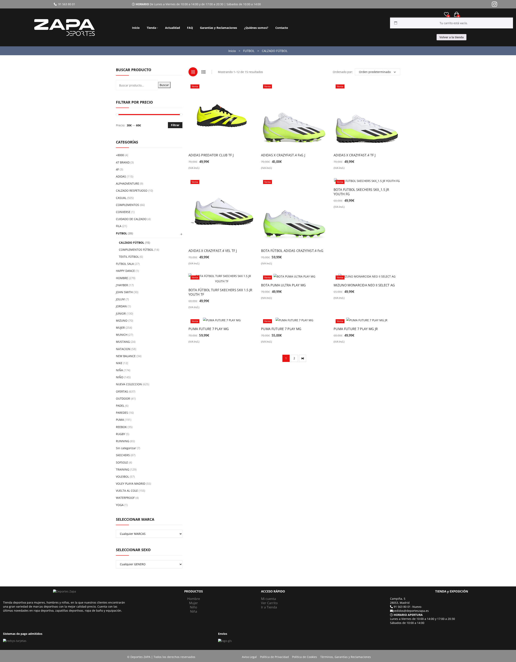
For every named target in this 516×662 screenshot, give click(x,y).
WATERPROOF (125, 498)
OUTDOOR (123, 398)
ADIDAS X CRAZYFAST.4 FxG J (283, 155)
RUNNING (122, 441)
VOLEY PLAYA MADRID (130, 483)
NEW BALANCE (126, 356)
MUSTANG (123, 342)
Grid (193, 71)
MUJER (120, 327)
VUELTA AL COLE (127, 491)
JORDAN (121, 306)
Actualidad (172, 28)
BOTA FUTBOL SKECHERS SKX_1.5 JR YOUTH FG (361, 191)
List (203, 71)
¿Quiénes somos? (256, 28)
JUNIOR (121, 313)
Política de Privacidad (274, 657)
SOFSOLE (122, 462)
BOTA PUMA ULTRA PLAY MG (283, 285)
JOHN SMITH (124, 292)
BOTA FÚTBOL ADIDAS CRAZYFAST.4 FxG (292, 250)
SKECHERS (123, 455)
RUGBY (120, 434)
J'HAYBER (122, 285)
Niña (193, 611)
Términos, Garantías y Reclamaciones (345, 657)
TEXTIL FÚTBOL (129, 257)
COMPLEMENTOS (127, 205)
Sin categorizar (126, 448)
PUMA (120, 420)
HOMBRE (122, 278)
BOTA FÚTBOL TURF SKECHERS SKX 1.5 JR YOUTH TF (220, 292)
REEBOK (121, 427)
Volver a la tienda (451, 37)
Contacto (281, 28)
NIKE (119, 363)
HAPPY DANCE (125, 271)
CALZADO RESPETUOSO (131, 190)
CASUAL (121, 198)
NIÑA (119, 370)
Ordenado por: (343, 72)
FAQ (190, 28)
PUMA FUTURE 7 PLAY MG (208, 329)
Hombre (193, 599)
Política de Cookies (304, 657)
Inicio (136, 28)
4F (117, 169)
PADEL (120, 405)
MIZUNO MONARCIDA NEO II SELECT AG (364, 285)
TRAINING (122, 469)
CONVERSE (123, 212)
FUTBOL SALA (125, 264)
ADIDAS (121, 176)
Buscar (164, 85)
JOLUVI (120, 299)
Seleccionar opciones (205, 169)
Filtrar (175, 125)
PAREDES (122, 413)
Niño (193, 607)
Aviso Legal (249, 657)
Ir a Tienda (269, 607)
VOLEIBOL (122, 476)
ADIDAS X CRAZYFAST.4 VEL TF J (212, 250)
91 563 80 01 (66, 4)
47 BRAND (123, 162)
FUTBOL (249, 51)
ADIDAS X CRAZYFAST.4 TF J (355, 155)
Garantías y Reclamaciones (218, 28)
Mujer (193, 603)
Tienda (151, 28)
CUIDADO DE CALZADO (131, 219)
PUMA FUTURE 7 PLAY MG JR (356, 329)
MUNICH (121, 335)
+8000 (120, 155)
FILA (118, 226)
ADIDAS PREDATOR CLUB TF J (211, 155)
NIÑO (119, 377)
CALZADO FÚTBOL (131, 242)
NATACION (123, 349)
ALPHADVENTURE (127, 183)
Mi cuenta (268, 599)
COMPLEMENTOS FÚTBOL (136, 249)
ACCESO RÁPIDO (273, 591)
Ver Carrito (269, 603)
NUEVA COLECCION (129, 384)
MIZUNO (121, 320)
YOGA (120, 505)
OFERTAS (122, 391)
